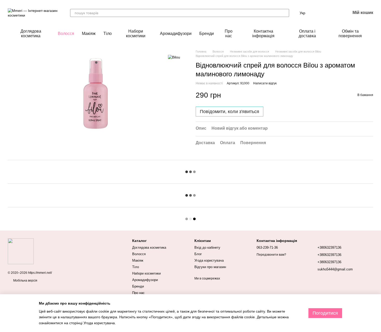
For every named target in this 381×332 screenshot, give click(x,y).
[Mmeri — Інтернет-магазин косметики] (21, 251)
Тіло (107, 33)
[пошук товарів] (285, 13)
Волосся (66, 33)
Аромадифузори (176, 33)
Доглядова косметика (30, 33)
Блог (198, 254)
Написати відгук (265, 83)
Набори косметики (135, 33)
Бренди (206, 33)
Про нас (228, 33)
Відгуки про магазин (210, 267)
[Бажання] (333, 13)
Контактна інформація (263, 33)
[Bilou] (174, 57)
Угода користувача (209, 260)
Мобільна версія (24, 280)
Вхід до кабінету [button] (207, 247)
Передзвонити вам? (271, 254)
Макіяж (89, 33)
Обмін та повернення (350, 33)
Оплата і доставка (307, 33)
